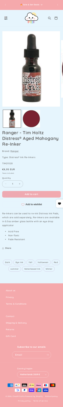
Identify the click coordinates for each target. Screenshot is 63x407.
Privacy (10, 297)
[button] (6, 18)
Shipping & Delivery (16, 323)
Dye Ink (19, 262)
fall (30, 262)
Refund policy (51, 396)
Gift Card (11, 336)
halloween (43, 262)
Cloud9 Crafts (19, 396)
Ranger (14, 151)
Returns (10, 329)
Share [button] (8, 248)
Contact (10, 316)
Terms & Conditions (16, 304)
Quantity (6, 178)
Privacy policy (24, 401)
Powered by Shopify (34, 396)
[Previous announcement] (5, 5)
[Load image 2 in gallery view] (31, 119)
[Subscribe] (47, 354)
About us (10, 290)
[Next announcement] (57, 5)
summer (15, 269)
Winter (49, 269)
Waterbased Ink (32, 269)
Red (56, 262)
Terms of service (40, 401)
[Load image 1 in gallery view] (12, 119)
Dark (7, 262)
